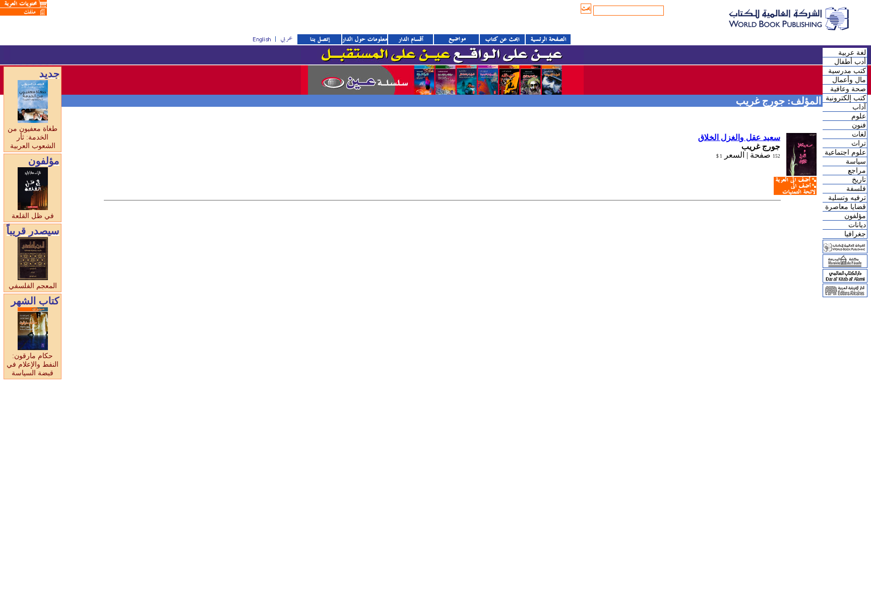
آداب (859, 107)
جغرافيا (855, 234)
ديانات (857, 225)
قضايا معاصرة (845, 207)
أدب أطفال (850, 61)
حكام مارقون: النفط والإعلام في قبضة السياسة (32, 364)
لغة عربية (852, 52)
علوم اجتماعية (845, 152)
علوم (858, 116)
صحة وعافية (848, 89)
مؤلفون (855, 216)
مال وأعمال (849, 80)
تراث (858, 143)
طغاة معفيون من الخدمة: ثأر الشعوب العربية (32, 137)
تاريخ (859, 179)
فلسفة (856, 188)
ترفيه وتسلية (847, 197)
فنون (859, 125)
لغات (859, 134)
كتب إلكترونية (846, 98)
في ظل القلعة (33, 216)
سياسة (856, 161)
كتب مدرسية (847, 71)
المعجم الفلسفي (33, 286)
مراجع (857, 170)
